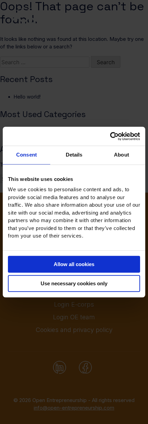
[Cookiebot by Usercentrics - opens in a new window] (110, 136)
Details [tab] (74, 155)
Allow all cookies (74, 264)
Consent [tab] (26, 155)
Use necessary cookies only (74, 283)
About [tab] (121, 155)
